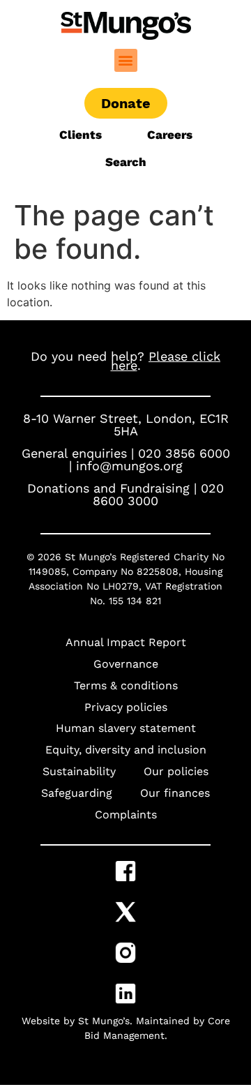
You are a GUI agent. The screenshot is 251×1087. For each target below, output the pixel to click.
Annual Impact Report (126, 642)
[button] (125, 60)
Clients (82, 135)
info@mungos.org (129, 465)
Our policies (176, 771)
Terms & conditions (126, 685)
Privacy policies (125, 707)
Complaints (126, 814)
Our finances (175, 793)
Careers (169, 135)
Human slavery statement (126, 728)
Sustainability (79, 771)
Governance (125, 663)
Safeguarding (76, 793)
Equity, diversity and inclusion (125, 749)
